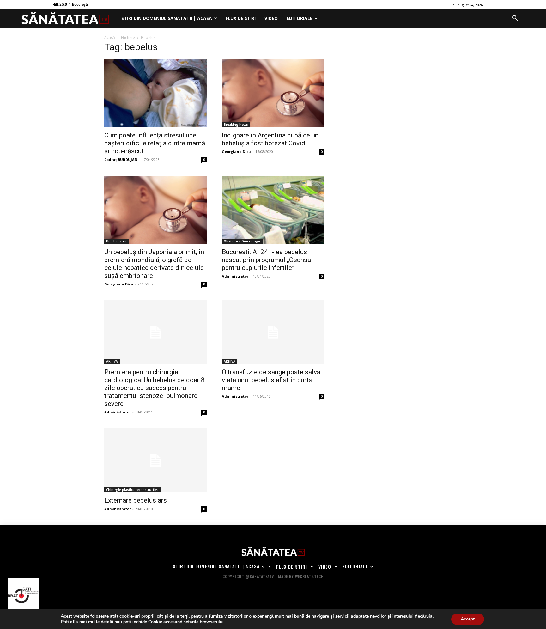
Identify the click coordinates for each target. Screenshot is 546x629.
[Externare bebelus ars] (155, 460)
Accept (468, 619)
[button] (515, 18)
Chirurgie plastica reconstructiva (132, 489)
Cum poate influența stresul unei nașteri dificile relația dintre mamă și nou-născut (154, 143)
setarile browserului (204, 622)
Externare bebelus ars (135, 500)
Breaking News (236, 124)
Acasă (109, 37)
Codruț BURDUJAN (120, 159)
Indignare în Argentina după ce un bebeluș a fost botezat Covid (270, 139)
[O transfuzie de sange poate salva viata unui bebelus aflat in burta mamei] (273, 332)
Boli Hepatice (116, 241)
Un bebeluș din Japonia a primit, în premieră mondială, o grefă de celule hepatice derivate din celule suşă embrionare (154, 263)
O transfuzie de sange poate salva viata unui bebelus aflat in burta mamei (271, 380)
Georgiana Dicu (236, 151)
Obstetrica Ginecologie (242, 241)
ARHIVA (112, 361)
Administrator (235, 276)
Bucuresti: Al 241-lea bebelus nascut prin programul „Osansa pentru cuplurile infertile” (266, 260)
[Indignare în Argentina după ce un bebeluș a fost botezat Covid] (273, 93)
